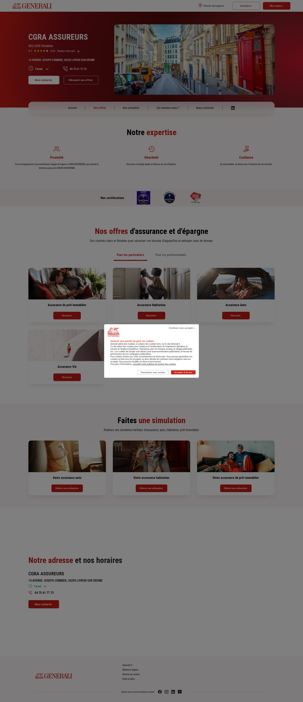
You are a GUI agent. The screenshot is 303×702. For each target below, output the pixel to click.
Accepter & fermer (183, 372)
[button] (154, 364)
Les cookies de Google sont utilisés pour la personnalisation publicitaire (147, 351)
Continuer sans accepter (181, 328)
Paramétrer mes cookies (153, 372)
